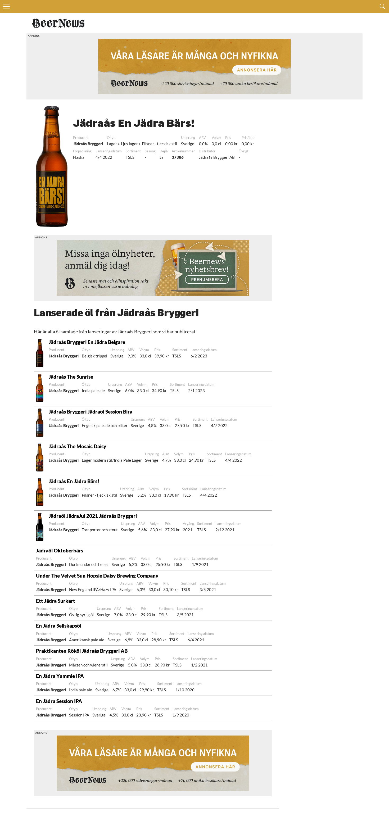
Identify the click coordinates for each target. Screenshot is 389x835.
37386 (178, 157)
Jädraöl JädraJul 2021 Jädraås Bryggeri (93, 516)
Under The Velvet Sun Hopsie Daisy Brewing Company (97, 576)
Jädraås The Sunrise (71, 377)
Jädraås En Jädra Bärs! (74, 481)
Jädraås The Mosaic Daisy (77, 446)
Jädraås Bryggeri (88, 143)
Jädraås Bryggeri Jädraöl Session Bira (90, 412)
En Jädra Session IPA (59, 701)
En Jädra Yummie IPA (60, 676)
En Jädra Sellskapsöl (58, 626)
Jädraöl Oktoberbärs (59, 550)
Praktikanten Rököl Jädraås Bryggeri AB (82, 651)
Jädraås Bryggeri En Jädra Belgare (87, 342)
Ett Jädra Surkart (55, 601)
